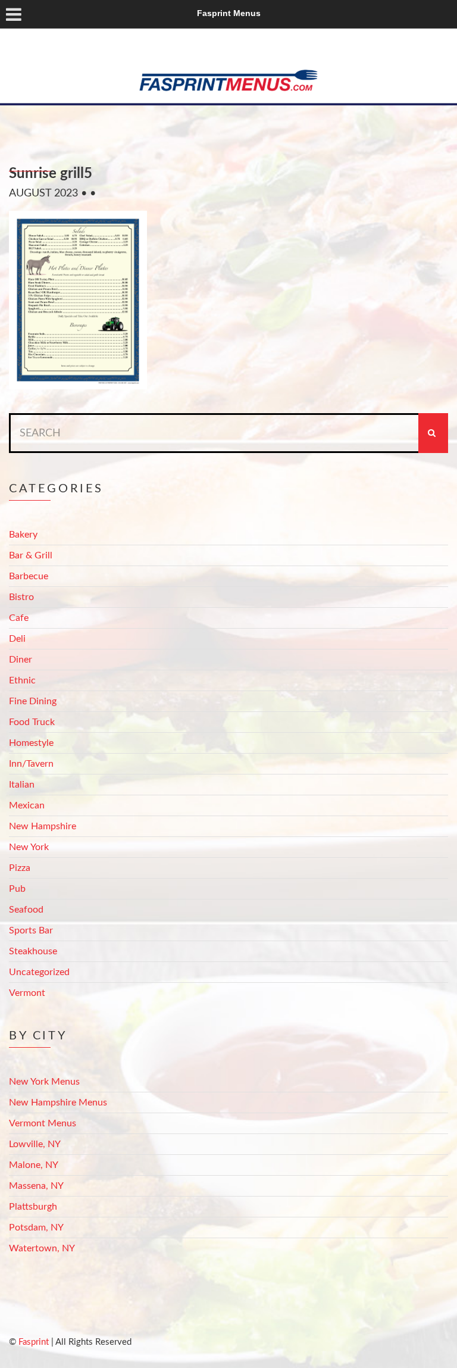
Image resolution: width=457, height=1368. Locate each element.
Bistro (21, 597)
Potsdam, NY (36, 1227)
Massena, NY (36, 1186)
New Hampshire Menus (58, 1102)
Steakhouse (33, 951)
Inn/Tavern (31, 764)
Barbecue (28, 576)
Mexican (27, 805)
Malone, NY (33, 1165)
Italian (22, 784)
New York (29, 847)
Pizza (19, 868)
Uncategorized (39, 972)
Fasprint (33, 1342)
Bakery (23, 534)
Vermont (27, 993)
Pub (17, 889)
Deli (17, 639)
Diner (20, 659)
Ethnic (22, 680)
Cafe (19, 618)
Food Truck (32, 722)
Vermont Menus (42, 1123)
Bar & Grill (30, 555)
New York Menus (44, 1081)
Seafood (26, 909)
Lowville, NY (35, 1144)
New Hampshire (42, 826)
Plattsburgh (33, 1206)
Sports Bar (31, 930)
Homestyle (31, 743)
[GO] (433, 433)
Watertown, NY (42, 1248)
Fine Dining (33, 701)
